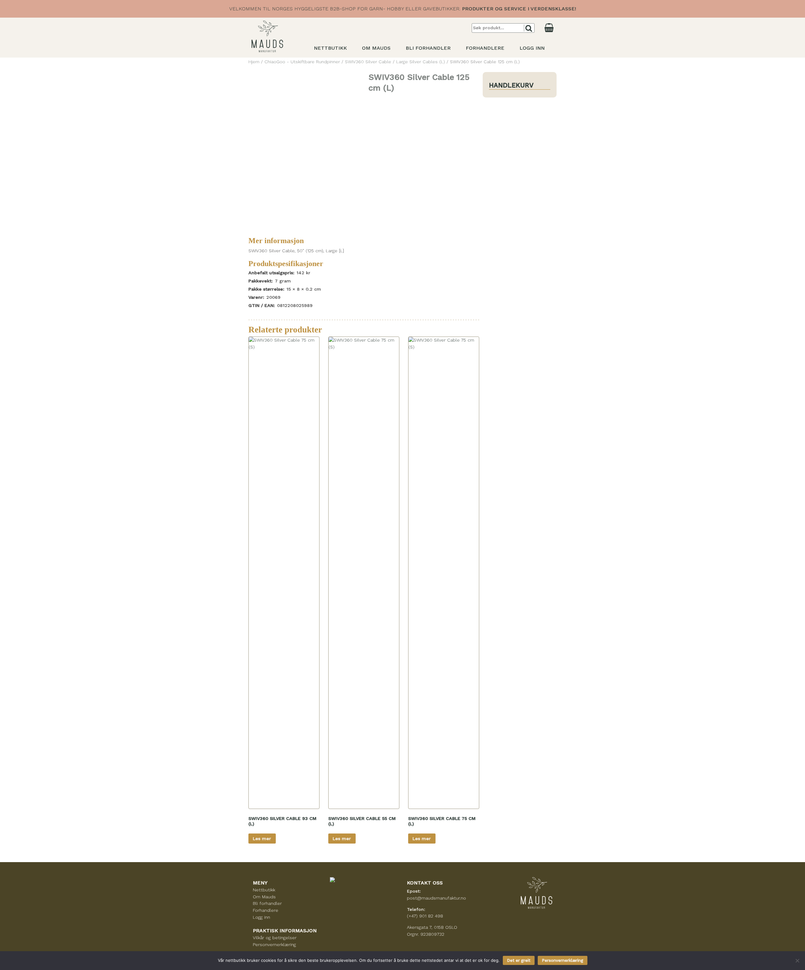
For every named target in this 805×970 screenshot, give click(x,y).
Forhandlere (485, 48)
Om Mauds (376, 48)
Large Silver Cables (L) (420, 61)
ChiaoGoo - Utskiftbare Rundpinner (302, 61)
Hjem (253, 61)
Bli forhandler (428, 48)
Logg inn (532, 48)
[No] (797, 960)
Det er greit (518, 960)
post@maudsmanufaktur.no (436, 897)
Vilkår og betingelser (275, 937)
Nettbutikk (330, 48)
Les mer (262, 838)
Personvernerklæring (274, 944)
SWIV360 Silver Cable (368, 61)
